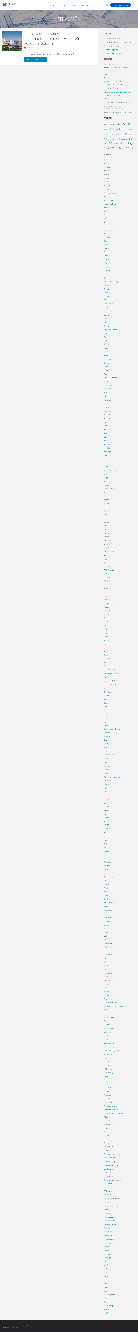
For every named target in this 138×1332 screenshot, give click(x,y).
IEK (105, 422)
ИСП (105, 988)
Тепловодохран (110, 1224)
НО (124, 139)
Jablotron (107, 466)
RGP (105, 644)
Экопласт (107, 1272)
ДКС (105, 958)
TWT (105, 795)
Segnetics (107, 692)
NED (105, 559)
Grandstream (108, 385)
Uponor (106, 807)
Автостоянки (108, 64)
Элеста (106, 1283)
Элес (105, 1280)
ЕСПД (112, 139)
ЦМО (106, 1265)
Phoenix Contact (110, 603)
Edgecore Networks (111, 330)
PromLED (107, 622)
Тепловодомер (109, 1221)
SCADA (115, 124)
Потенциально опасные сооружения (118, 92)
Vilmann (106, 840)
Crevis (106, 274)
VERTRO (107, 832)
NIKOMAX (107, 563)
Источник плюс (109, 995)
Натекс (106, 1062)
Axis (105, 211)
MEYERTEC (108, 544)
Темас (106, 1209)
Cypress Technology (111, 282)
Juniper (106, 478)
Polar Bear (108, 611)
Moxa (106, 555)
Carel (106, 245)
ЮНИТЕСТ (108, 1309)
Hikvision (107, 396)
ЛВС (118, 138)
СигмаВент (108, 1172)
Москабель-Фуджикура (112, 1050)
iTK (105, 459)
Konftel (106, 500)
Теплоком (107, 1228)
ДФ (109, 139)
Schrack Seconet (110, 684)
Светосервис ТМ (110, 1158)
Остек (106, 1080)
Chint (105, 252)
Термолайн (108, 1235)
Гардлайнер (108, 951)
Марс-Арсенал (109, 1028)
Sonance (107, 736)
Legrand (107, 518)
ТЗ (116, 148)
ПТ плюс (107, 1117)
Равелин (107, 1124)
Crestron (107, 270)
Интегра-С (108, 973)
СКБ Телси (108, 1184)
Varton (106, 818)
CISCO (106, 256)
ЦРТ (105, 1269)
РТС (105, 1139)
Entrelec (107, 337)
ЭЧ (133, 148)
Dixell (106, 307)
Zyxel (106, 899)
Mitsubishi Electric (110, 551)
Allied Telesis (108, 189)
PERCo (106, 599)
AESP (106, 182)
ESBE (106, 341)
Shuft (106, 699)
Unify (105, 803)
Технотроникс (109, 1243)
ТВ (112, 148)
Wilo (105, 873)
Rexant (106, 640)
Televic (106, 770)
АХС (114, 135)
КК (115, 139)
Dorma (106, 315)
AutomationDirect (110, 204)
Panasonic (107, 585)
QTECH (106, 625)
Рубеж (106, 1143)
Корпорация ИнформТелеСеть (115, 1006)
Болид (106, 932)
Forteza (107, 370)
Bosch (106, 233)
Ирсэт (106, 984)
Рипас (106, 1128)
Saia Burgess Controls (112, 673)
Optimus (107, 577)
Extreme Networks (110, 359)
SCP (105, 688)
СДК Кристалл (109, 1169)
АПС (113, 129)
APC (105, 197)
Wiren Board (108, 877)
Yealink (106, 892)
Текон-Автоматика (111, 1206)
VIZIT (106, 843)
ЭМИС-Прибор (109, 1295)
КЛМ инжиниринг (110, 1002)
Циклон (106, 1261)
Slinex (106, 725)
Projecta (107, 618)
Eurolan (106, 352)
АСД (28, 48)
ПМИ (33, 48)
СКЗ (119, 143)
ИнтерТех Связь (110, 977)
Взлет (106, 940)
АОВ (127, 124)
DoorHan (107, 311)
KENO (106, 481)
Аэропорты (108, 74)
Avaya (106, 208)
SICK (105, 707)
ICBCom (107, 415)
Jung (105, 474)
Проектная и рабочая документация (117, 42)
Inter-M (106, 441)
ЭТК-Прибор (108, 1306)
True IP (106, 792)
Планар (107, 1091)
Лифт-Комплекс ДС (111, 1017)
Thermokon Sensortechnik (113, 777)
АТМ (110, 134)
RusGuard (107, 659)
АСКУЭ (127, 129)
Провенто (107, 1099)
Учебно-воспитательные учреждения (118, 112)
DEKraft (107, 300)
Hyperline (107, 411)
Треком (106, 1246)
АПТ (117, 130)
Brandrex (107, 237)
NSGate (107, 566)
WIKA (106, 869)
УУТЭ (123, 149)
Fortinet (107, 374)
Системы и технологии (112, 1180)
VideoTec (107, 836)
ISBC (105, 455)
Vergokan (107, 829)
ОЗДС (106, 143)
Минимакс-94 (109, 1043)
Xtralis (106, 888)
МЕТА (106, 1036)
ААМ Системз (109, 903)
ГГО (130, 135)
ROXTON (107, 651)
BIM (105, 124)
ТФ (120, 148)
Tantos (106, 762)
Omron (106, 574)
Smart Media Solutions (112, 729)
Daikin (106, 293)
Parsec (106, 592)
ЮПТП (106, 1313)
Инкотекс (107, 969)
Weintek (107, 866)
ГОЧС (133, 135)
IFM (105, 426)
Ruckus (106, 655)
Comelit (106, 259)
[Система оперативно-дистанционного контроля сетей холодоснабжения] (12, 41)
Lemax (106, 522)
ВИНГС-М (107, 947)
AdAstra (107, 171)
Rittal (105, 648)
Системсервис (109, 1176)
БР (121, 135)
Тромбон (107, 1254)
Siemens (107, 714)
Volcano (107, 851)
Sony (105, 747)
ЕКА (105, 962)
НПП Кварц (108, 1073)
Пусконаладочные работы (114, 53)
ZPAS (106, 895)
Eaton (106, 322)
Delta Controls (109, 304)
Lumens (107, 537)
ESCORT (107, 344)
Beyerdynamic (109, 230)
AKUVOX (107, 185)
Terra (106, 773)
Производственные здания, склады (117, 102)
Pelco (106, 596)
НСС (127, 139)
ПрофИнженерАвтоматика (114, 1113)
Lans (105, 514)
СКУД (129, 143)
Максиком (108, 1025)
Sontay (106, 744)
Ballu (105, 215)
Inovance (107, 433)
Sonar (106, 740)
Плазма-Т (107, 1087)
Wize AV (107, 884)
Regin (106, 633)
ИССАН (106, 991)
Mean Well (107, 540)
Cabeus (106, 241)
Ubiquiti (106, 799)
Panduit (106, 588)
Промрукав (108, 1102)
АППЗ (106, 129)
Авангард (107, 906)
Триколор (107, 1250)
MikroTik (107, 548)
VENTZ (106, 825)
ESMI (106, 348)
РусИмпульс (108, 1147)
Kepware (107, 485)
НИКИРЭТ (108, 1065)
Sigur (105, 721)
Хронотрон (108, 1258)
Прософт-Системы (111, 1110)
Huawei (106, 407)
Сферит (106, 1202)
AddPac (106, 174)
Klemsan (107, 496)
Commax (107, 263)
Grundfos (107, 389)
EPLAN (109, 124)
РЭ (117, 144)
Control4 (107, 267)
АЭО (118, 135)
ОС (110, 143)
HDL (105, 392)
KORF (106, 507)
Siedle (106, 710)
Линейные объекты (111, 88)
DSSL (106, 318)
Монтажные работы (111, 50)
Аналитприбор (109, 914)
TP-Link (106, 784)
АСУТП (106, 135)
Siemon (106, 718)
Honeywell (107, 400)
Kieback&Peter (109, 489)
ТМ (118, 148)
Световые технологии (112, 1154)
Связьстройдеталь (111, 1165)
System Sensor (109, 755)
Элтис (106, 1291)
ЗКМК (106, 965)
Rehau (106, 636)
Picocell (106, 607)
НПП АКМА (108, 1069)
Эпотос (106, 1302)
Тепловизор (108, 1217)
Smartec (107, 733)
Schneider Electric (110, 681)
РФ (113, 143)
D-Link (106, 285)
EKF (105, 333)
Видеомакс (108, 943)
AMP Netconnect (110, 193)
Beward (107, 226)
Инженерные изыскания (113, 39)
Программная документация (114, 46)
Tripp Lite (107, 788)
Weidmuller (108, 862)
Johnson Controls (110, 470)
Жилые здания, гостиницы (113, 78)
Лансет (106, 1014)
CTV (105, 278)
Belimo (106, 222)
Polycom (107, 614)
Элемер (107, 1276)
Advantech (107, 178)
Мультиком (108, 1054)
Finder (106, 367)
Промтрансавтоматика (112, 1106)
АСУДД (132, 130)
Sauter (106, 677)
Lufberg (106, 526)
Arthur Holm (108, 200)
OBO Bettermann (110, 570)
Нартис (106, 1058)
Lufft (105, 529)
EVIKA (106, 355)
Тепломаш (108, 1232)
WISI (105, 880)
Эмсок (106, 1298)
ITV (105, 463)
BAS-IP (106, 219)
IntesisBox (108, 444)
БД (105, 929)
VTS (105, 855)
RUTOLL (107, 662)
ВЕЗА (106, 936)
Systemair (107, 758)
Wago (106, 858)
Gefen (106, 381)
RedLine (107, 629)
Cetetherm (107, 248)
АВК (119, 124)
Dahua (106, 289)
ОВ (130, 139)
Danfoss (107, 296)
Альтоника (108, 910)
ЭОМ (129, 148)
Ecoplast (107, 326)
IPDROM (107, 448)
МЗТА (106, 1039)
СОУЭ (107, 148)
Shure (106, 703)
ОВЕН (106, 1076)
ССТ (105, 1187)
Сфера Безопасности (112, 1198)
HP (105, 404)
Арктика (107, 921)
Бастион (107, 925)
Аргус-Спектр (109, 917)
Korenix (106, 503)
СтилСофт (107, 1195)
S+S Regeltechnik (110, 670)
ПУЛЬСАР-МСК (109, 1121)
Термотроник (109, 1239)
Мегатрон (107, 1032)
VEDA (106, 821)
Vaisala (106, 810)
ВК (123, 135)
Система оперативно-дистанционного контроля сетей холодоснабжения (51, 38)
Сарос (106, 1150)
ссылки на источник (65, 1325)
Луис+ (106, 1021)
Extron (106, 363)
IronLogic (107, 452)
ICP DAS (107, 418)
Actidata (107, 167)
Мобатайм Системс (111, 1047)
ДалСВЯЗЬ (108, 954)
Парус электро (109, 1084)
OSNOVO (107, 581)
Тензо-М (107, 1213)
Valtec (106, 814)
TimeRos (107, 781)
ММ (122, 139)
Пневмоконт (108, 1095)
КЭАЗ (106, 1010)
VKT (105, 847)
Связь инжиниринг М (112, 1161)
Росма (106, 1135)
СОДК (38, 48)
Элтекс (106, 1287)
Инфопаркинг (109, 980)
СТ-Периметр (109, 1191)
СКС (123, 143)
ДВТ (106, 138)
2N (105, 160)
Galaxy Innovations (111, 378)
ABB (105, 163)
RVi (105, 666)
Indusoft (107, 429)
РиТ (105, 1132)
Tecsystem (108, 766)
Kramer (106, 511)
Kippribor (107, 492)
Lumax (106, 533)
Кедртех (107, 999)
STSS (105, 751)
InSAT (106, 437)
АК (122, 124)
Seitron (106, 696)
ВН (126, 134)
